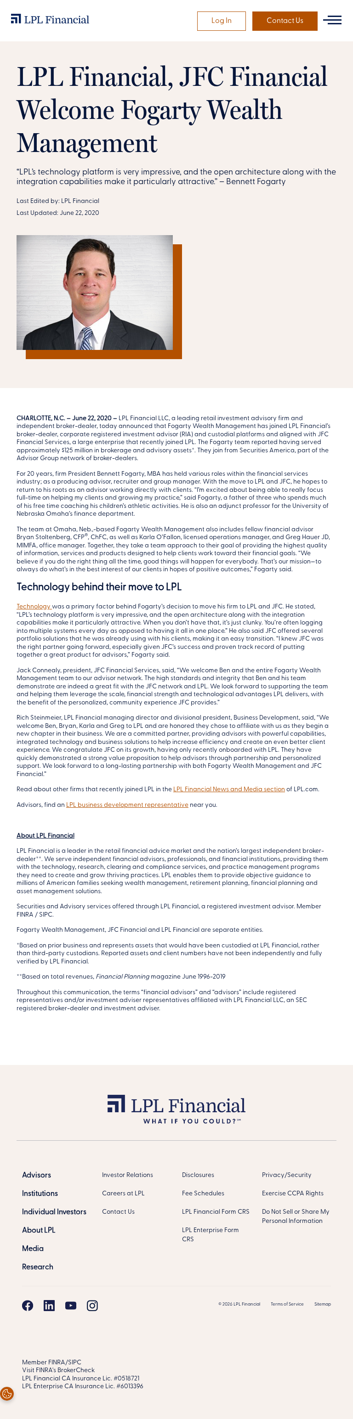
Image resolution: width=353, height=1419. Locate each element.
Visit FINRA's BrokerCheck (58, 1370)
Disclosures (198, 1175)
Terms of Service (287, 1304)
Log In (221, 21)
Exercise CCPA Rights (293, 1193)
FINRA (56, 1362)
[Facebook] (27, 1305)
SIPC (74, 1362)
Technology (34, 606)
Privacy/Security (287, 1175)
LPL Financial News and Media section (229, 789)
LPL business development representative (127, 805)
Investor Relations (127, 1175)
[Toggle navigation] (332, 20)
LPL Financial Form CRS (216, 1212)
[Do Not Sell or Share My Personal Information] (7, 1394)
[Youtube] (70, 1305)
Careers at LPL (123, 1193)
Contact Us (285, 21)
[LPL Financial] (50, 21)
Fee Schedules (203, 1193)
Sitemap (322, 1304)
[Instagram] (92, 1305)
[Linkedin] (49, 1305)
